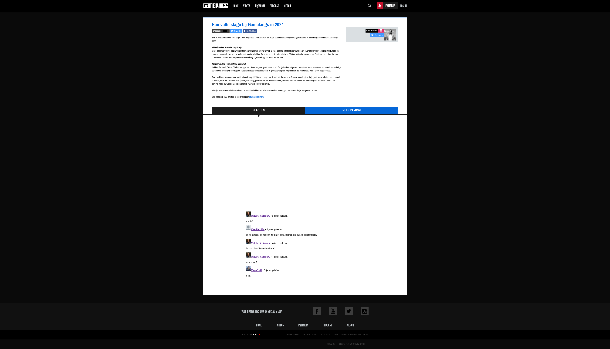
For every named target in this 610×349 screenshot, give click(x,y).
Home (235, 6)
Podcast (274, 6)
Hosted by (246, 334)
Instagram (381, 31)
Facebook (317, 311)
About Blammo (309, 334)
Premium (260, 6)
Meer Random (351, 110)
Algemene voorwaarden (352, 344)
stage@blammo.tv (256, 97)
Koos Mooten (371, 30)
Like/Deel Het (251, 31)
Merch (287, 6)
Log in (403, 6)
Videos (246, 6)
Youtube (333, 311)
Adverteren (292, 334)
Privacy (331, 344)
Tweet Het (237, 31)
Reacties (259, 110)
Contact (325, 334)
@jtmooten (378, 35)
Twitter (349, 311)
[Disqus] (305, 165)
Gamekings (215, 6)
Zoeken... (369, 6)
